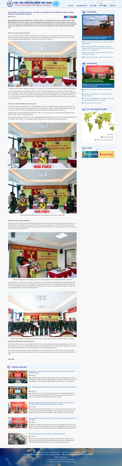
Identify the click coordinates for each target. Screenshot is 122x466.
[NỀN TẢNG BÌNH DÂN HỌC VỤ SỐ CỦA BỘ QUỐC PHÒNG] (106, 154)
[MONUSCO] (99, 124)
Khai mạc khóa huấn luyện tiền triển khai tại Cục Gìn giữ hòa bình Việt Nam (97, 53)
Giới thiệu (103, 5)
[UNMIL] (95, 122)
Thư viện (93, 5)
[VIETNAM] (109, 121)
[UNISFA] (100, 118)
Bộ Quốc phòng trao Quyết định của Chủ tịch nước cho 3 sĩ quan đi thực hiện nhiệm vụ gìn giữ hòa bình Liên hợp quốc (51, 403)
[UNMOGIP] (105, 118)
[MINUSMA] (97, 120)
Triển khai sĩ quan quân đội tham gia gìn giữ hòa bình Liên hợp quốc (97, 85)
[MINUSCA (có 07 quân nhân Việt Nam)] (98, 122)
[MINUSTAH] (88, 120)
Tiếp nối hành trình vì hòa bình (92, 103)
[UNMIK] (99, 117)
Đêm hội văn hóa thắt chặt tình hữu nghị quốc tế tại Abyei (97, 90)
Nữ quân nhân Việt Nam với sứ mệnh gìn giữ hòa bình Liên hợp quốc (97, 94)
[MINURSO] (95, 120)
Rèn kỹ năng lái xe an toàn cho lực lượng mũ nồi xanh (47, 434)
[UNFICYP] (100, 118)
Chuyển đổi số (81, 5)
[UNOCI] (96, 122)
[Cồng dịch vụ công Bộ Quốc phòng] (90, 154)
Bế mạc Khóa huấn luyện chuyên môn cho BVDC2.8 (98, 57)
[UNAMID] (99, 122)
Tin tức (70, 5)
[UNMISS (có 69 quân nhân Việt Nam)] (100, 123)
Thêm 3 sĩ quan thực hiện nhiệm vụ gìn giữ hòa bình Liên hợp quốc (97, 42)
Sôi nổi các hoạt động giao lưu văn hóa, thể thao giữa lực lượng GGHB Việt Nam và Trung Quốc (98, 99)
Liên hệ (112, 5)
